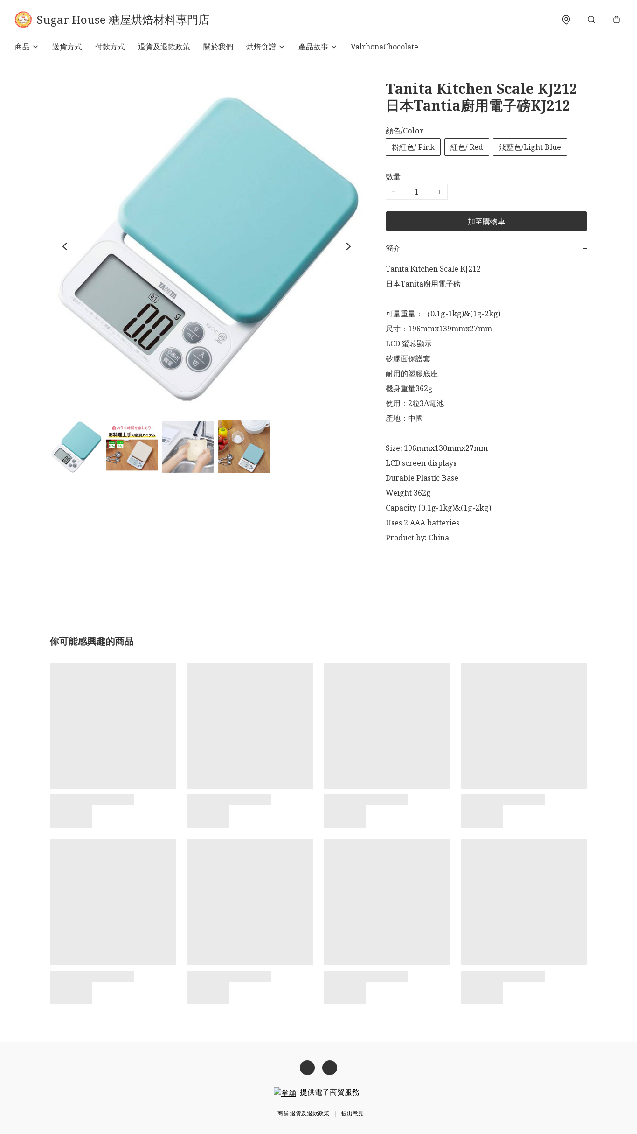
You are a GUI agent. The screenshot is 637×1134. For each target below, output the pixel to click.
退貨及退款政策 (164, 47)
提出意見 (352, 1113)
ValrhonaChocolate (384, 47)
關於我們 (218, 47)
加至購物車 (486, 221)
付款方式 (110, 47)
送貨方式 (67, 47)
